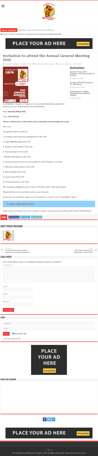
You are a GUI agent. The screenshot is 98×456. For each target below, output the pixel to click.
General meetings (47, 64)
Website (6, 301)
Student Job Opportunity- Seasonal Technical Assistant (17, 250)
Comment (7, 265)
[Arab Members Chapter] (49, 11)
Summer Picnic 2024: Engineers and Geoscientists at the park (82, 73)
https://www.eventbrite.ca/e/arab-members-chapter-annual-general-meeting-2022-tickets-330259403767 (47, 211)
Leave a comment (64, 64)
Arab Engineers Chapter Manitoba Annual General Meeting (80, 93)
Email (5, 294)
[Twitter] (49, 419)
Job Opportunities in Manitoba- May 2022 (83, 250)
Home (4, 34)
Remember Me (20, 334)
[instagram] (53, 419)
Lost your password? (11, 339)
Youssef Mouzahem (12, 64)
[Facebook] (45, 419)
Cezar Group (80, 453)
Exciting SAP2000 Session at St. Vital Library (81, 83)
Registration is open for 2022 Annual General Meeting (35, 30)
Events (12, 34)
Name (5, 286)
